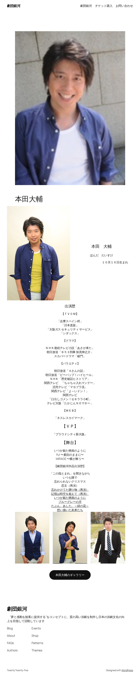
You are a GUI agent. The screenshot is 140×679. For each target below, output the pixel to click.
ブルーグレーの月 (69, 502)
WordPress (127, 670)
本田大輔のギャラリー (69, 575)
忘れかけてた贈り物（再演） (70, 490)
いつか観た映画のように (70, 498)
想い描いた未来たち (70, 510)
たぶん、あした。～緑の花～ (70, 506)
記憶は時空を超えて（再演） (70, 494)
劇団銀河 (13, 5)
